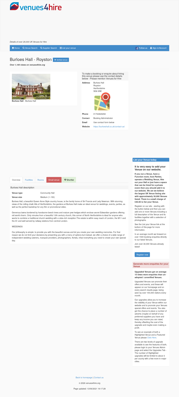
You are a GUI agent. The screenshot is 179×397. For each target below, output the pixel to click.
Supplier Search (49, 47)
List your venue (69, 47)
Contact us (98, 377)
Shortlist (70, 179)
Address (86, 82)
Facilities (29, 179)
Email (84, 122)
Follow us (142, 47)
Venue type (17, 192)
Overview (16, 179)
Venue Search (30, 47)
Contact (86, 118)
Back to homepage (84, 377)
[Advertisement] (118, 21)
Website (86, 126)
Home (17, 47)
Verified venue (61, 60)
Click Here (151, 337)
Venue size (17, 197)
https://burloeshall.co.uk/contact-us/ (109, 126)
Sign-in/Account (159, 47)
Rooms (40, 179)
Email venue (54, 179)
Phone (85, 113)
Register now (142, 254)
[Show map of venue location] (110, 101)
